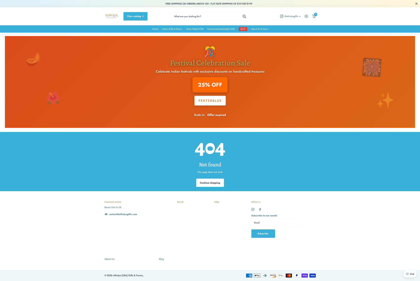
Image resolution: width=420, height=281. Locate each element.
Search (180, 201)
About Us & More (259, 29)
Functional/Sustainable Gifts (221, 29)
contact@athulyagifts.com (123, 214)
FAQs (216, 201)
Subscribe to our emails (264, 215)
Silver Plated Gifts (194, 29)
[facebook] (260, 209)
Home (155, 29)
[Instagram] (252, 209)
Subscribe (263, 233)
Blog (161, 259)
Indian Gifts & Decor (172, 29)
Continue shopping (210, 182)
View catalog (134, 16)
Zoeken (244, 16)
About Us (109, 259)
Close (416, 3)
